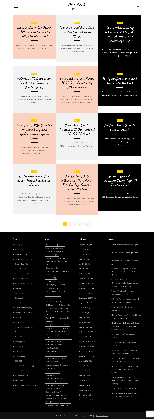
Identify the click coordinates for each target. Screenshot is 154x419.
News (17, 337)
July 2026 (82, 249)
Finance (18, 298)
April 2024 (83, 380)
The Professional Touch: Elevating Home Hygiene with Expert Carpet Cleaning (124, 380)
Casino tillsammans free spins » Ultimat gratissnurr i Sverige (34, 180)
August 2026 (84, 245)
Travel (17, 380)
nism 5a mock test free (56, 345)
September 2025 (85, 298)
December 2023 (85, 395)
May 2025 (82, 317)
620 (80, 224)
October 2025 (84, 293)
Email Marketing (21, 274)
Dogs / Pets (20, 264)
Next (86, 224)
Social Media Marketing (24, 366)
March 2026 (83, 269)
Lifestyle (18, 322)
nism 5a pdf (52, 348)
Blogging (18, 249)
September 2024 (85, 356)
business (51, 278)
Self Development (22, 356)
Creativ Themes (102, 416)
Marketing (19, 332)
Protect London (53, 389)
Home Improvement (22, 313)
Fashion (18, 293)
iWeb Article (77, 4)
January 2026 (84, 279)
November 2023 (85, 400)
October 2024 (84, 351)
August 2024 (84, 361)
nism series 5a (53, 362)
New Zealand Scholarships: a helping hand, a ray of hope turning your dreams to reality (125, 326)
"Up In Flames (53, 245)
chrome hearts (53, 281)
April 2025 (83, 322)
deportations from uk (55, 291)
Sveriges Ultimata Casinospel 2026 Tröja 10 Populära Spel (120, 180)
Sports (17, 371)
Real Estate (19, 351)
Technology (19, 376)
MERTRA (65, 328)
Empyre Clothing (54, 302)
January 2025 (84, 337)
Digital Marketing (22, 259)
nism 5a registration (55, 351)
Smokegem (52, 405)
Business (18, 254)
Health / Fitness (21, 308)
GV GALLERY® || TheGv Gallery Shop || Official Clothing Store (58, 311)
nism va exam (52, 375)
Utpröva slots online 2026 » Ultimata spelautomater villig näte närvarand (34, 31)
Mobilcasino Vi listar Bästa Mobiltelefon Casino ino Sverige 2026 (34, 82)
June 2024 (83, 371)
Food (17, 303)
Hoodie (50, 321)
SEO (16, 361)
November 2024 (85, 346)
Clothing (51, 285)
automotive (52, 255)
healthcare (63, 318)
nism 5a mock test (54, 341)
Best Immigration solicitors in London (57, 273)
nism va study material (56, 385)
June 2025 (83, 313)
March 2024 (83, 385)
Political (18, 346)
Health (50, 318)
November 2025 (85, 288)
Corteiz (63, 285)
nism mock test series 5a (57, 358)
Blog (34, 23)
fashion (50, 305)
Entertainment (20, 279)
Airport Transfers (54, 251)
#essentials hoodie (55, 248)
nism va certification (55, 372)
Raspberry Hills (53, 392)
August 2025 (84, 303)
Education (19, 269)
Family (17, 288)
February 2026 (84, 274)
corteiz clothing (54, 288)
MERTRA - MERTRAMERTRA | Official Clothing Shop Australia (58, 335)
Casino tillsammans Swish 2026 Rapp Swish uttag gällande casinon (77, 82)
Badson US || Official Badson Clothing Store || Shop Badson (57, 261)
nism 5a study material (56, 355)
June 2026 (83, 254)
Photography (20, 342)
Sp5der (65, 405)
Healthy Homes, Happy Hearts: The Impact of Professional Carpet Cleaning (124, 369)
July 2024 (82, 366)
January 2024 (84, 390)
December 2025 (85, 283)
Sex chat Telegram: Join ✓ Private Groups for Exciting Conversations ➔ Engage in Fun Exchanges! (125, 283)
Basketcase (52, 268)
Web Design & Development (25, 385)
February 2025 (84, 332)
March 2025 (83, 327)
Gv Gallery (64, 305)
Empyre (50, 298)
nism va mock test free (56, 382)
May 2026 (82, 259)
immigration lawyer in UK (57, 325)
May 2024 (82, 376)
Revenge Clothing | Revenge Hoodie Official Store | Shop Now (56, 398)
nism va (50, 368)
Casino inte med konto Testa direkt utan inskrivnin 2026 (77, 31)
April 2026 (83, 264)
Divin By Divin (53, 295)
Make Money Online (22, 327)
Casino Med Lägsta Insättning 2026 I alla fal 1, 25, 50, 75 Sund (77, 129)
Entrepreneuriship (22, 283)
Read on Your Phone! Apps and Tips (125, 389)
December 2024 (85, 342)
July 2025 (82, 308)
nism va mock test (54, 378)
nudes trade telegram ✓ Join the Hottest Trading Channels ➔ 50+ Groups (123, 272)
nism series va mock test (57, 365)
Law (16, 317)
